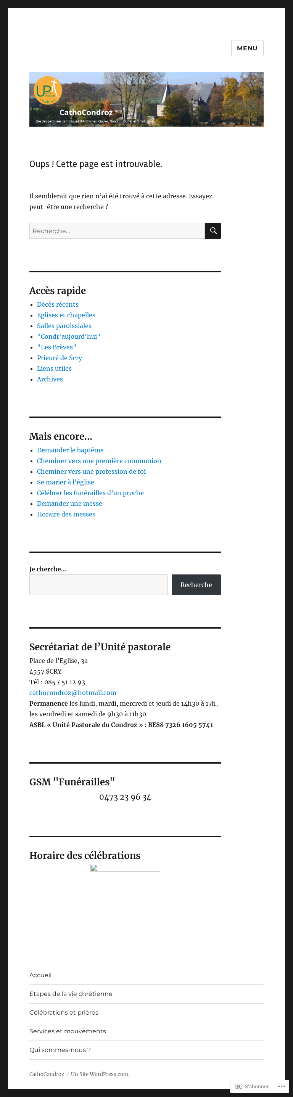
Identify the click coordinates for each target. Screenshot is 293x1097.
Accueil (40, 975)
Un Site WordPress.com (99, 1074)
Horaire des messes (66, 514)
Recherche (196, 585)
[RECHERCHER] (213, 231)
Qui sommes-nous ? (60, 1050)
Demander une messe (69, 503)
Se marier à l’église (65, 482)
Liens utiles (54, 368)
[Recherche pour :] (117, 231)
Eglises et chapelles (66, 315)
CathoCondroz (46, 1074)
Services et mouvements (67, 1031)
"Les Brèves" (57, 347)
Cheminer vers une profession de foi (91, 471)
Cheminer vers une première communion (99, 461)
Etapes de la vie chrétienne (71, 993)
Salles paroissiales (64, 326)
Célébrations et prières (63, 1012)
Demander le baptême (70, 450)
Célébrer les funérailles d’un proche (90, 493)
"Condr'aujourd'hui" (69, 336)
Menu (247, 48)
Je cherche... (48, 569)
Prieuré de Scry (59, 358)
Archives (50, 379)
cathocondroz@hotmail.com (72, 692)
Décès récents (58, 304)
